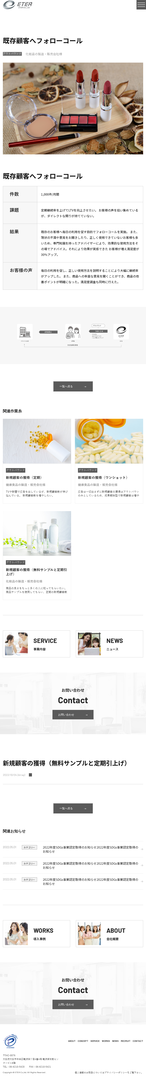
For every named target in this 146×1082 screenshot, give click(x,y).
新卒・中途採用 (124, 1046)
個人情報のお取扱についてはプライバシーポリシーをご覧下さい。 (109, 1072)
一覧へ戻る (66, 386)
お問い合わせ (66, 714)
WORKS (106, 1041)
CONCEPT (83, 1041)
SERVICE (95, 1041)
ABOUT (71, 1041)
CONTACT (138, 1041)
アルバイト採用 (124, 1052)
